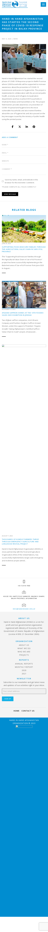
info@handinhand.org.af (24, 609)
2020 (24, 670)
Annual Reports (24, 663)
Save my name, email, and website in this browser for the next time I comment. (21, 181)
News (15, 39)
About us (24, 645)
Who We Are (24, 651)
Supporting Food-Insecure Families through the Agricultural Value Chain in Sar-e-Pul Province (24, 249)
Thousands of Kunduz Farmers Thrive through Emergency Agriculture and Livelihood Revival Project (20, 541)
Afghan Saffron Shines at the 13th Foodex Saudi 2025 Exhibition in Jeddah (23, 314)
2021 (24, 673)
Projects (24, 655)
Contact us (28, 711)
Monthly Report (24, 667)
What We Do (24, 648)
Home (16, 711)
